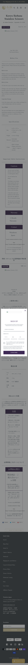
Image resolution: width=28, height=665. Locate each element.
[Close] (25, 310)
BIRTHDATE (6, 333)
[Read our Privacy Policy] (24, 346)
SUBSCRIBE (14, 352)
